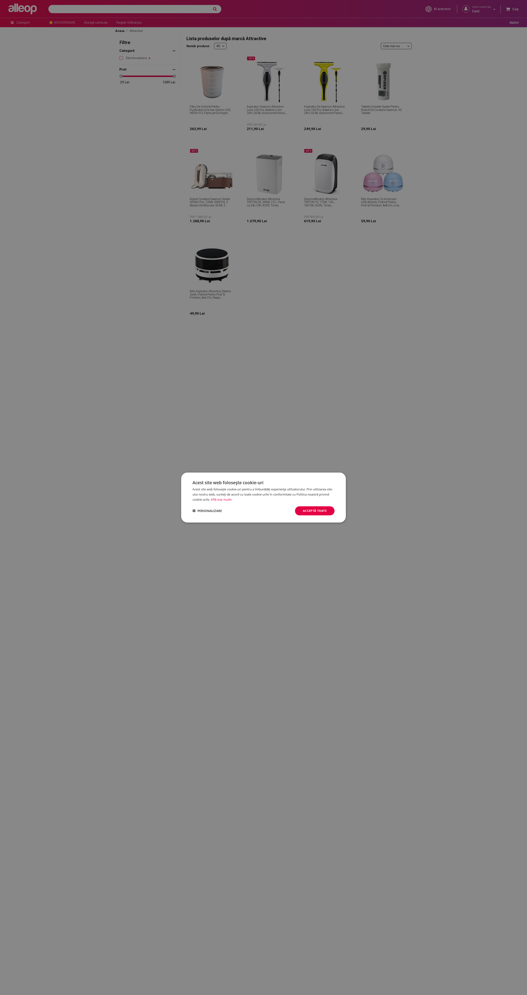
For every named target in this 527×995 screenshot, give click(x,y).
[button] (207, 511)
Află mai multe (221, 499)
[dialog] (263, 497)
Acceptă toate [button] (315, 510)
